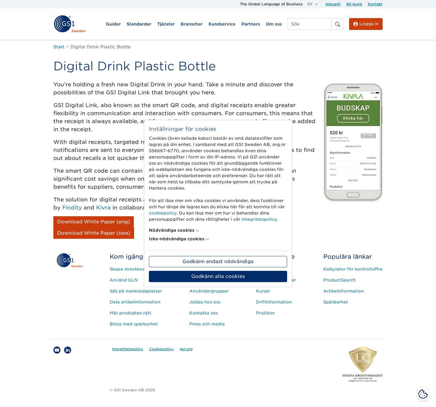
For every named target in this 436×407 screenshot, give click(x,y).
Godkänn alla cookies (218, 276)
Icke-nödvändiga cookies (176, 238)
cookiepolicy (162, 213)
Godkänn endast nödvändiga (218, 261)
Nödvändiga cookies (171, 230)
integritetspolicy (259, 219)
